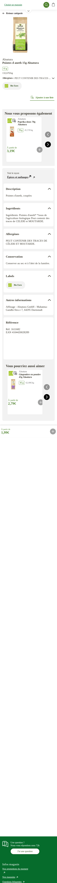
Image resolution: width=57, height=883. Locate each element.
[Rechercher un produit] (46, 5)
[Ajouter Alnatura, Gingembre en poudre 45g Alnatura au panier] (41, 402)
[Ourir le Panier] (53, 5)
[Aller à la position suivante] (48, 144)
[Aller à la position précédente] (48, 134)
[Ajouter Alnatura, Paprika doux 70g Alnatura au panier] (40, 150)
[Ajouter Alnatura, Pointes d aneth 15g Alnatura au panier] (53, 431)
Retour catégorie (14, 13)
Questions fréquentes (13, 882)
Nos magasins (10, 877)
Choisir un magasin (13, 5)
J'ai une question (25, 851)
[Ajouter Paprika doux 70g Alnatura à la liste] (14, 121)
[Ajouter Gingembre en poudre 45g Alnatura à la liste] (15, 373)
